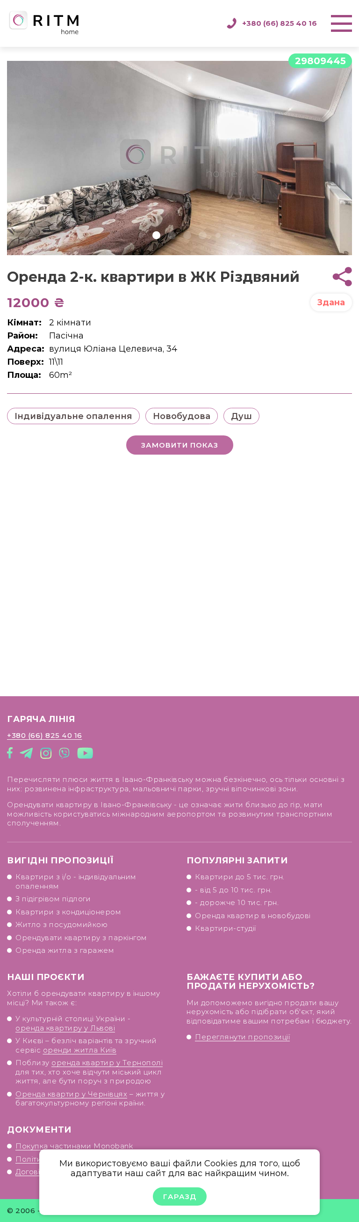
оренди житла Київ (80, 1049)
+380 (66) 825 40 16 (279, 23)
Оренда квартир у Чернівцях (71, 1093)
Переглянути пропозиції (242, 1036)
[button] (141, 235)
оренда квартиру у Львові (65, 1027)
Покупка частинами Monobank (74, 1145)
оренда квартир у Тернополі (107, 1062)
